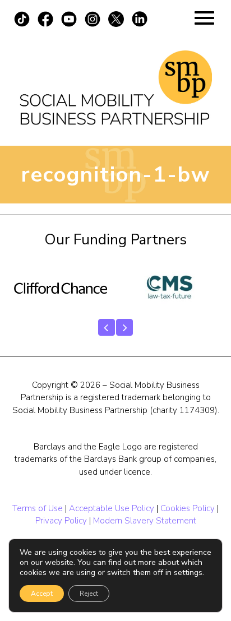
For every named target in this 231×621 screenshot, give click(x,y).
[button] (106, 327)
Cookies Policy (187, 508)
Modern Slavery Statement (144, 520)
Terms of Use (37, 508)
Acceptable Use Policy (111, 508)
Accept (42, 593)
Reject (89, 593)
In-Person (116, 214)
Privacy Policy (61, 520)
